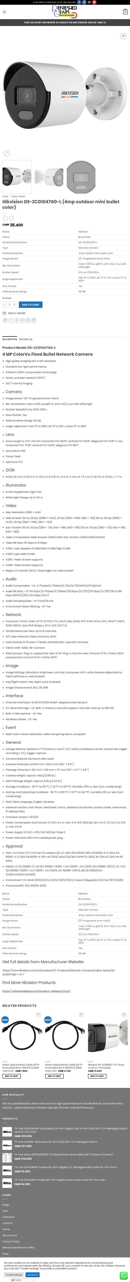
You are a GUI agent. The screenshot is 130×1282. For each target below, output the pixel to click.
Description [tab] (9, 339)
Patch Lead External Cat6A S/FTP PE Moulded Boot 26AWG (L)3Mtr (63, 1066)
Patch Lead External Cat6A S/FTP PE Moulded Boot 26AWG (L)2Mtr (20, 1066)
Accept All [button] (32, 1274)
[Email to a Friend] (22, 320)
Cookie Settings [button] (14, 1274)
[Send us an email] (89, 2)
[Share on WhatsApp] (5, 320)
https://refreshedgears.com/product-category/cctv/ (36, 991)
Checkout (8, 1217)
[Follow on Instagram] (84, 2)
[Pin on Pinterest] (28, 320)
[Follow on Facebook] (79, 2)
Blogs (5, 1205)
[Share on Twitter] (16, 320)
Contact (7, 1223)
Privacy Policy (11, 1241)
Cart (5, 1211)
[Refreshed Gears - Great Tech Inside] (65, 12)
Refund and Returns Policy (18, 1247)
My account (9, 1235)
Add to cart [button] (11, 1076)
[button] (4, 12)
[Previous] (9, 94)
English (17, 1280)
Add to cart (30, 304)
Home (5, 196)
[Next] (121, 94)
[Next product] (5, 218)
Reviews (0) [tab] (25, 339)
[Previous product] (11, 218)
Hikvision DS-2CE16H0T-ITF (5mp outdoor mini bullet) (106, 1066)
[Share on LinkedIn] (33, 320)
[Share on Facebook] (11, 320)
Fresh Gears (18, 196)
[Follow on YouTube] (94, 2)
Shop (5, 1254)
